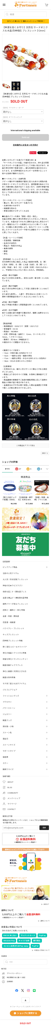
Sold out (25, 137)
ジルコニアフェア (10, 690)
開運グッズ (7, 720)
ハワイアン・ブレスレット (13, 628)
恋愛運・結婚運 (9, 622)
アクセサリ (7, 702)
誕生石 (5, 739)
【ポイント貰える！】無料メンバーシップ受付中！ (25, 21)
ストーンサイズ (9, 745)
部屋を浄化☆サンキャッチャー (15, 659)
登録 (44, 828)
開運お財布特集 (9, 677)
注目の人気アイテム (11, 573)
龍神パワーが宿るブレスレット (15, 604)
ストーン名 (7, 733)
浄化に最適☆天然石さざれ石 (14, 671)
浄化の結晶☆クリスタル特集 (14, 653)
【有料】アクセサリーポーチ (13, 108)
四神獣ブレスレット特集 (13, 641)
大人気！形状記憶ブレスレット (15, 579)
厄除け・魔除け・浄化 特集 (14, 610)
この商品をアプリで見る (25, 446)
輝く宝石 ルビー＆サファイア (15, 647)
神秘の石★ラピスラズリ (13, 586)
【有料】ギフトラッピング (12, 117)
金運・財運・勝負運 (11, 616)
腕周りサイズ (8, 769)
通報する (45, 453)
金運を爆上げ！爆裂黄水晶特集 (15, 598)
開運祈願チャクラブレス (13, 665)
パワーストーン (9, 708)
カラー (5, 763)
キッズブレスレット (11, 635)
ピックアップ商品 (10, 567)
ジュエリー (7, 714)
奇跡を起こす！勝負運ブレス (14, 592)
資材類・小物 (8, 726)
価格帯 (5, 757)
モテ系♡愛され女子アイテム (14, 684)
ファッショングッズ (11, 696)
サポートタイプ (9, 751)
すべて (7, 469)
